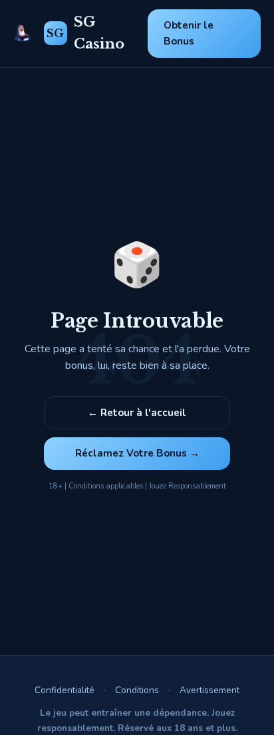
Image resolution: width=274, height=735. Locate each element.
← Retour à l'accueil (137, 412)
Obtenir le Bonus (188, 33)
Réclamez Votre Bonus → (137, 453)
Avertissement (209, 690)
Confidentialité (64, 690)
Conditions (137, 690)
